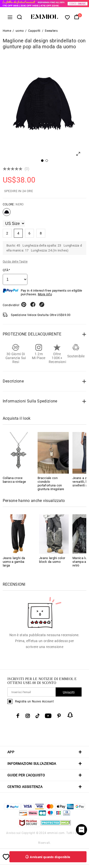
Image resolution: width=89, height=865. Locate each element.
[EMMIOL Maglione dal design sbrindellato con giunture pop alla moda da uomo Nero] (6, 214)
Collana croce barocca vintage (14, 479)
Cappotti (34, 31)
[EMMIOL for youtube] (48, 715)
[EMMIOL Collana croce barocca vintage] (18, 452)
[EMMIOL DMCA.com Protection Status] (56, 825)
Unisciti (68, 692)
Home (7, 31)
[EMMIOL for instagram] (27, 715)
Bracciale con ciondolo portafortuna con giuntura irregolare (51, 483)
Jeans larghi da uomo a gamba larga (14, 561)
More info (45, 294)
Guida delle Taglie (15, 261)
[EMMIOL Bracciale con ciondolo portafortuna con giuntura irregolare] (53, 452)
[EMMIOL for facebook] (18, 715)
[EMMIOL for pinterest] (59, 715)
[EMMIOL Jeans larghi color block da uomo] (54, 533)
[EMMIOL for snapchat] (70, 715)
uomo (20, 31)
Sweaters (51, 31)
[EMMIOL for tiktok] (37, 715)
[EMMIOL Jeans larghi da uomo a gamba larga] (17, 533)
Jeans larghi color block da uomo (52, 560)
